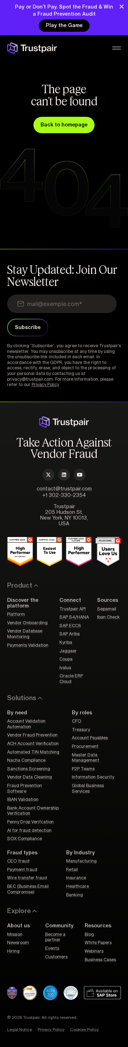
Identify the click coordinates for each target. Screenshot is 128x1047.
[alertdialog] (64, 17)
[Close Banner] (121, 6)
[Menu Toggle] (116, 48)
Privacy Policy (45, 384)
